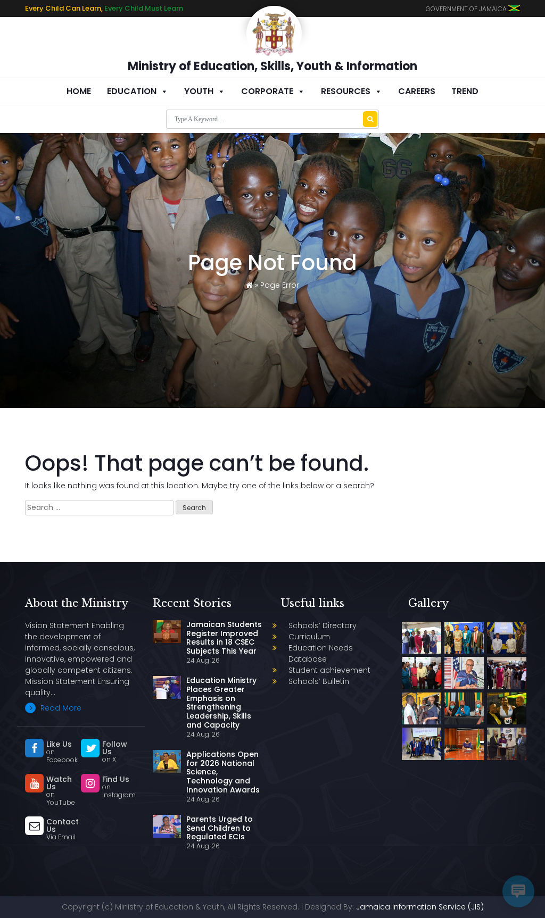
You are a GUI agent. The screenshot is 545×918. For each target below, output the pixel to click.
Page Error (279, 285)
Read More (59, 708)
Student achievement (329, 670)
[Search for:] (99, 507)
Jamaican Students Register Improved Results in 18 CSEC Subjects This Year (224, 637)
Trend (464, 91)
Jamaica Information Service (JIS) (420, 907)
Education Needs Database (320, 653)
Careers (416, 91)
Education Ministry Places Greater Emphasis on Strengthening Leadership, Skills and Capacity (221, 702)
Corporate (267, 91)
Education (131, 91)
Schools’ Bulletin (318, 681)
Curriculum (309, 636)
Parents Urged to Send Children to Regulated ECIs (219, 828)
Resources (345, 91)
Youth (198, 91)
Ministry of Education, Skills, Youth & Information (272, 66)
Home (79, 91)
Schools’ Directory (322, 625)
